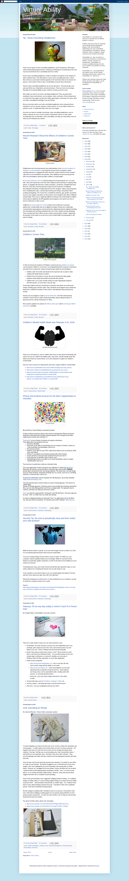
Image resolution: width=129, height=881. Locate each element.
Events (86, 111)
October (88, 166)
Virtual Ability (42, 9)
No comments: (43, 224)
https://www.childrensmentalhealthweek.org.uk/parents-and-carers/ (47, 370)
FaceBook (47, 681)
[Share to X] (53, 125)
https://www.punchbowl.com (39, 668)
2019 (86, 159)
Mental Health (41, 391)
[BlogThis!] (51, 125)
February (89, 217)
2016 (86, 228)
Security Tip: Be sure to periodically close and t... (94, 206)
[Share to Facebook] (55, 125)
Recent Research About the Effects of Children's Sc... (94, 191)
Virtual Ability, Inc (88, 91)
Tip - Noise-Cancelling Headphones (39, 38)
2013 (86, 236)
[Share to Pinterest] (56, 125)
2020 (86, 156)
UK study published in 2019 (37, 205)
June (87, 177)
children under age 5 (52, 304)
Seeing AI (26, 440)
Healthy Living (44, 845)
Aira (24, 493)
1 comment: (42, 125)
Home (50, 852)
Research (41, 226)
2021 (86, 154)
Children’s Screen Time (33, 234)
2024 (86, 146)
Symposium (87, 113)
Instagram (54, 681)
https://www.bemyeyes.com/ (32, 479)
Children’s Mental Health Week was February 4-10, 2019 (48, 322)
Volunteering (47, 510)
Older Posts (72, 852)
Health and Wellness (33, 845)
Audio (29, 128)
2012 (86, 239)
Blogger (97, 866)
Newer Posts (27, 852)
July (87, 174)
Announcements (32, 391)
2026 (86, 141)
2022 (86, 151)
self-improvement (67, 845)
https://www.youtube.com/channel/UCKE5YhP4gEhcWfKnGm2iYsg (47, 804)
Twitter (60, 681)
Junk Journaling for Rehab (35, 708)
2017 (86, 226)
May (87, 179)
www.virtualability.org (88, 102)
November (89, 164)
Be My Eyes (68, 467)
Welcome (87, 116)
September (89, 169)
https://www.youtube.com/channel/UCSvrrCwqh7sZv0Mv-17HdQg (47, 806)
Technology (35, 128)
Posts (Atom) (35, 855)
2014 (86, 234)
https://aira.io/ (69, 500)
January (88, 220)
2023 (86, 149)
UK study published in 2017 (32, 180)
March (88, 184)
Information (41, 510)
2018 (86, 223)
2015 (86, 231)
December (89, 161)
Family (36, 226)
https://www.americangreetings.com (41, 663)
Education (31, 226)
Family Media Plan (50, 295)
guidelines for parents (67, 265)
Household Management (55, 845)
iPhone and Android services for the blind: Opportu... (95, 202)
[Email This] (49, 125)
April (87, 182)
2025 (86, 143)
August (88, 172)
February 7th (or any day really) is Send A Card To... (96, 211)
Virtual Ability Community (30, 847)
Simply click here (87, 134)
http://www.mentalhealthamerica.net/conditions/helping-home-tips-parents (49, 367)
